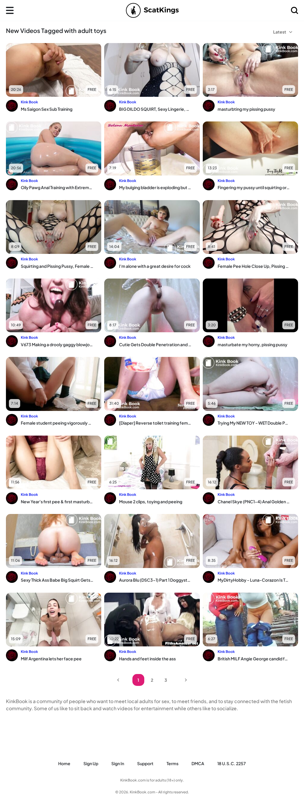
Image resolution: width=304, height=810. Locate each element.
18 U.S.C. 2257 (231, 763)
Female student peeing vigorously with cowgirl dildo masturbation (57, 422)
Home (64, 763)
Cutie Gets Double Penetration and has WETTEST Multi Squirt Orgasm (155, 344)
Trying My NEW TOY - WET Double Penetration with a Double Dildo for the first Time (254, 422)
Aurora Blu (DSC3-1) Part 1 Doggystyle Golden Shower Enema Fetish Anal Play (155, 580)
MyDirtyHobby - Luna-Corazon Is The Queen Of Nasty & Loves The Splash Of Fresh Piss (254, 580)
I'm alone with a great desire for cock (155, 266)
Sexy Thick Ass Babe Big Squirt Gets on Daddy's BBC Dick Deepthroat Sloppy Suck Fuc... (57, 580)
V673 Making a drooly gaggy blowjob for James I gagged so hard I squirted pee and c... (57, 344)
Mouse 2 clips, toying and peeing (150, 501)
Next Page (185, 680)
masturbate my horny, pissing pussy (252, 344)
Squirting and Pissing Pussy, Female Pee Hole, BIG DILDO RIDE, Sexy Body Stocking (57, 266)
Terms (172, 763)
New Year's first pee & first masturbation (57, 501)
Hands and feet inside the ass (147, 658)
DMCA (197, 763)
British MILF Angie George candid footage (254, 658)
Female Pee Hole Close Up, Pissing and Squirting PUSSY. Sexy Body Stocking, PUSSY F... (254, 266)
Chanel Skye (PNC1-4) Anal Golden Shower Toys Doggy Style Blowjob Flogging (254, 501)
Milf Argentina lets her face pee (51, 658)
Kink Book (29, 102)
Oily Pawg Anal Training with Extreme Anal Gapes (57, 187)
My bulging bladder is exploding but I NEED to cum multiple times (155, 187)
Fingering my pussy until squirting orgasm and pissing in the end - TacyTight (254, 187)
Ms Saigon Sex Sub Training (46, 109)
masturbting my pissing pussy (246, 109)
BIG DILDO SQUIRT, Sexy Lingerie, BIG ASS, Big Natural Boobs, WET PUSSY (155, 109)
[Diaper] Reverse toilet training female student (155, 422)
